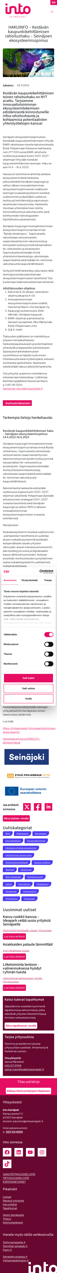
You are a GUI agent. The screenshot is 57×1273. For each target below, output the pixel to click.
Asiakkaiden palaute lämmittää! (28, 944)
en (53, 2)
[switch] (48, 644)
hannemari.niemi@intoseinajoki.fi (23, 388)
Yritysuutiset (29, 898)
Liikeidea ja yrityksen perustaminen (21, 848)
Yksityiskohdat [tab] (29, 580)
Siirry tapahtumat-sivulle (21, 1025)
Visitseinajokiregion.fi (15, 1260)
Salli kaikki (28, 678)
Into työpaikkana (13, 841)
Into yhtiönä (10, 1204)
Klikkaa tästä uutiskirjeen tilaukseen (28, 1090)
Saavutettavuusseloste (19, 1174)
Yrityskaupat (11, 891)
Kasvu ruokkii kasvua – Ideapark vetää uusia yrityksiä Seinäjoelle (27, 920)
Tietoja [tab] (48, 580)
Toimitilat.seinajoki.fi (15, 1246)
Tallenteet (9, 870)
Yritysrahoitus (11, 898)
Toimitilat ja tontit (35, 877)
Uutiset (8, 884)
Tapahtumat (26, 870)
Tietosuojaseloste (16, 1178)
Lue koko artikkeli (15, 937)
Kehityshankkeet (13, 1222)
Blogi (7, 833)
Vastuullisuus (24, 884)
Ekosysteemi (41, 833)
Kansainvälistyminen (36, 841)
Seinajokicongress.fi (15, 1256)
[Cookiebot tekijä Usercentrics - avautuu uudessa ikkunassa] (40, 572)
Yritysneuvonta (29, 891)
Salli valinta (28, 688)
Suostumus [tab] (10, 580)
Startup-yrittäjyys (42, 862)
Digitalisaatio (22, 833)
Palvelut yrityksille (13, 1200)
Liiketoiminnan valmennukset (18, 855)
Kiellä (28, 698)
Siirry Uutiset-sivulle (16, 818)
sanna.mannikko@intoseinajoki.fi (24, 1069)
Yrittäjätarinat (42, 884)
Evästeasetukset (14, 1181)
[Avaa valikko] (52, 11)
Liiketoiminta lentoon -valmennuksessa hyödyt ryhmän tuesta (22, 968)
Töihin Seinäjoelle (13, 877)
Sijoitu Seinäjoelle (13, 1215)
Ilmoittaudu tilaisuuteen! (18, 403)
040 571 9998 (13, 1065)
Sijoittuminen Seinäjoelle (16, 862)
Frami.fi (7, 1249)
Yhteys (7, 1218)
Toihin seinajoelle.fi (14, 1242)
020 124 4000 (14, 1131)
